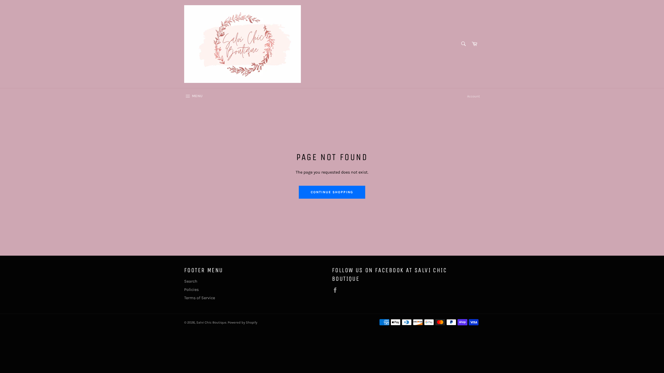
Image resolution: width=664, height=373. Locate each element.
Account (473, 96)
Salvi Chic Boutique (211, 322)
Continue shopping (332, 192)
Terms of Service (199, 297)
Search (190, 281)
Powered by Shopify (242, 322)
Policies (191, 289)
